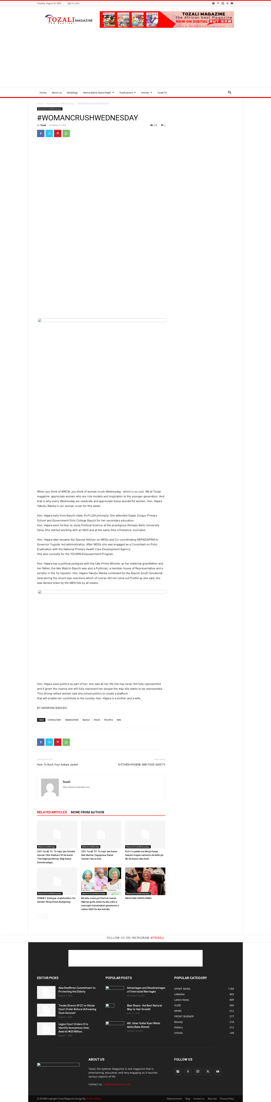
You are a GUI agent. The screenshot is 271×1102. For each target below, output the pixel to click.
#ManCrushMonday (46, 846)
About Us (57, 92)
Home (43, 92)
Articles (145, 92)
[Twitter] (227, 3)
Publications (126, 92)
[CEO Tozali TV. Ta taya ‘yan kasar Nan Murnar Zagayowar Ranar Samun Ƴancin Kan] (101, 834)
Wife (119, 719)
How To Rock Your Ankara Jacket (57, 764)
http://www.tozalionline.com (76, 787)
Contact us (199, 1098)
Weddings (72, 92)
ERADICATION (72, 719)
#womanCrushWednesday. (60, 103)
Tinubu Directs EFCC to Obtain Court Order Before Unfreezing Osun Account (77, 1009)
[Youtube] (232, 3)
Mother (86, 719)
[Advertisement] (135, 60)
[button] (229, 93)
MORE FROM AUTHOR (87, 812)
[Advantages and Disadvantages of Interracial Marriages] (115, 992)
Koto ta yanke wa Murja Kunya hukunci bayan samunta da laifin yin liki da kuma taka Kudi (144, 855)
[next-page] (45, 916)
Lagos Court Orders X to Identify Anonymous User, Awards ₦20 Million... (73, 1028)
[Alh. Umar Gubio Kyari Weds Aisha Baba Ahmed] (115, 1027)
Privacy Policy (227, 1098)
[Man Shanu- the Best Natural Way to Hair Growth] (110, 1010)
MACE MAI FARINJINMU (138, 898)
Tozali (43, 125)
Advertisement (174, 1098)
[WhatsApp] (66, 133)
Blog (187, 1098)
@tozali (157, 937)
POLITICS (108, 719)
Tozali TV (162, 92)
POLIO (97, 719)
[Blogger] (213, 3)
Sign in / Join (73, 3)
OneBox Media (93, 1098)
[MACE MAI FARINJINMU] (145, 881)
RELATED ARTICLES (52, 812)
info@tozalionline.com (117, 1084)
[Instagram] (223, 3)
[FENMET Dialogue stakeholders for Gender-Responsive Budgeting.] (57, 881)
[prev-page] (39, 916)
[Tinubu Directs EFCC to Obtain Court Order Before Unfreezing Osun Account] (46, 1010)
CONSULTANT (54, 719)
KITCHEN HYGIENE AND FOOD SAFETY (141, 764)
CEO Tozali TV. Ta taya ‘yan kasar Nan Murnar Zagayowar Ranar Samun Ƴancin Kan (99, 855)
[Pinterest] (57, 133)
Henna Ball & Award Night (97, 92)
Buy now (212, 1098)
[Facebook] (218, 3)
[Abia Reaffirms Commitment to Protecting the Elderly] (46, 992)
